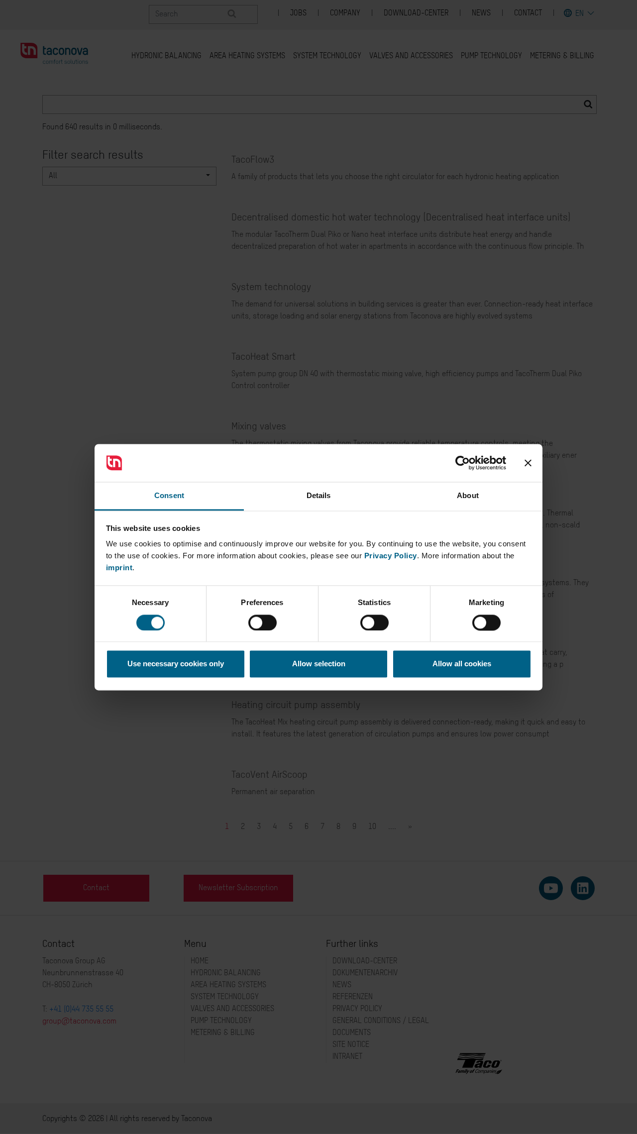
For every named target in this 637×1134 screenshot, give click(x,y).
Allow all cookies (461, 664)
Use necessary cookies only (175, 664)
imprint (119, 568)
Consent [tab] (169, 496)
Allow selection (318, 664)
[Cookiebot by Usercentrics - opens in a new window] (462, 462)
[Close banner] (528, 462)
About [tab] (468, 496)
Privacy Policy (390, 556)
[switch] (262, 622)
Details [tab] (319, 496)
